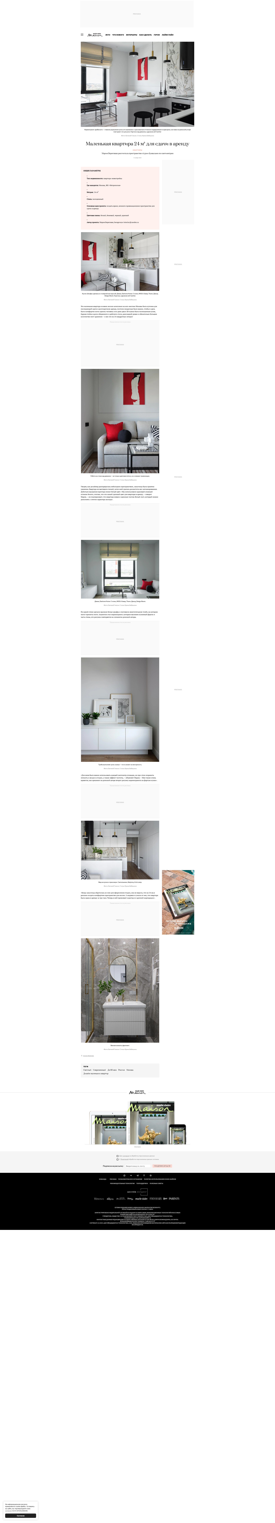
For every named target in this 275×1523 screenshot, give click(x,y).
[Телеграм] (137, 1175)
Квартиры (137, 150)
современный (99, 1070)
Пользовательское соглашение (130, 1179)
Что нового (118, 35)
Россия (121, 1070)
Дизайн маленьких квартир (95, 1074)
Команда (102, 1179)
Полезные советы (156, 1183)
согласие (126, 1156)
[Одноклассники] (144, 1175)
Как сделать (145, 35)
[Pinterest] (150, 1175)
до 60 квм (112, 1070)
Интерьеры (131, 35)
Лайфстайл (167, 35)
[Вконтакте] (131, 1175)
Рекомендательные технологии (122, 1183)
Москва (129, 1070)
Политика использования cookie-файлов (160, 1179)
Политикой (124, 1159)
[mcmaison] (95, 35)
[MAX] (124, 1175)
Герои (157, 35)
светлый (87, 1070)
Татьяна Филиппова (88, 1055)
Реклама (113, 1179)
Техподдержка (142, 1183)
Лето (107, 35)
